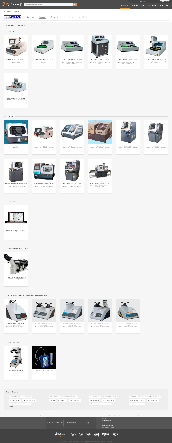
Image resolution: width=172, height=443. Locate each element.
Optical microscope (94, 400)
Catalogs (135, 5)
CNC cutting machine (14, 400)
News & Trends (151, 5)
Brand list (104, 418)
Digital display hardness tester (137, 400)
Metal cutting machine (26, 396)
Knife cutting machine (55, 396)
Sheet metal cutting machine (70, 396)
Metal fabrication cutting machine (152, 396)
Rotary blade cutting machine (137, 404)
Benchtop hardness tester (108, 400)
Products (124, 5)
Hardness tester (62, 400)
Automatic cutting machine (29, 400)
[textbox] (49, 4)
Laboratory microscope (135, 396)
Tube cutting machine (95, 396)
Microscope (52, 400)
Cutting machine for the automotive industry (100, 404)
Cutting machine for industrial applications (19, 404)
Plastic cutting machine (74, 400)
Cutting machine (13, 396)
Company (31, 17)
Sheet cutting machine (153, 400)
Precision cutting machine (109, 396)
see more (11, 406)
